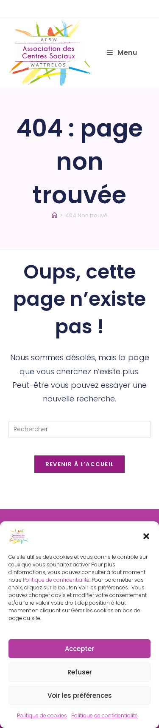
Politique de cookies (42, 715)
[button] (146, 536)
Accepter (79, 648)
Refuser (79, 672)
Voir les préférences (79, 695)
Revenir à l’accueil (79, 464)
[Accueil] (54, 215)
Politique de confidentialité (56, 579)
